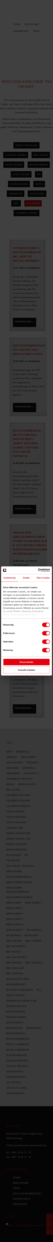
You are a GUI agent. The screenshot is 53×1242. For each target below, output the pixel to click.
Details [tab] (26, 578)
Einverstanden (26, 662)
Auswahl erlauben (26, 670)
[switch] (46, 633)
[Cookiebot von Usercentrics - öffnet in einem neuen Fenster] (38, 570)
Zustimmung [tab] (9, 578)
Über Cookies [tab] (43, 578)
